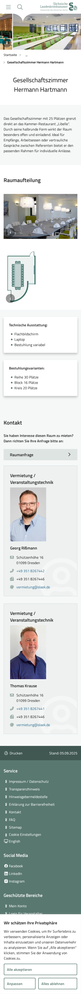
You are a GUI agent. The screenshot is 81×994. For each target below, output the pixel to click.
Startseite (10, 54)
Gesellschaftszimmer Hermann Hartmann (35, 62)
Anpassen (14, 983)
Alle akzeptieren (19, 969)
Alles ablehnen (52, 983)
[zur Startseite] (58, 7)
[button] (20, 7)
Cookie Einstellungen (25, 834)
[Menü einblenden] (8, 7)
